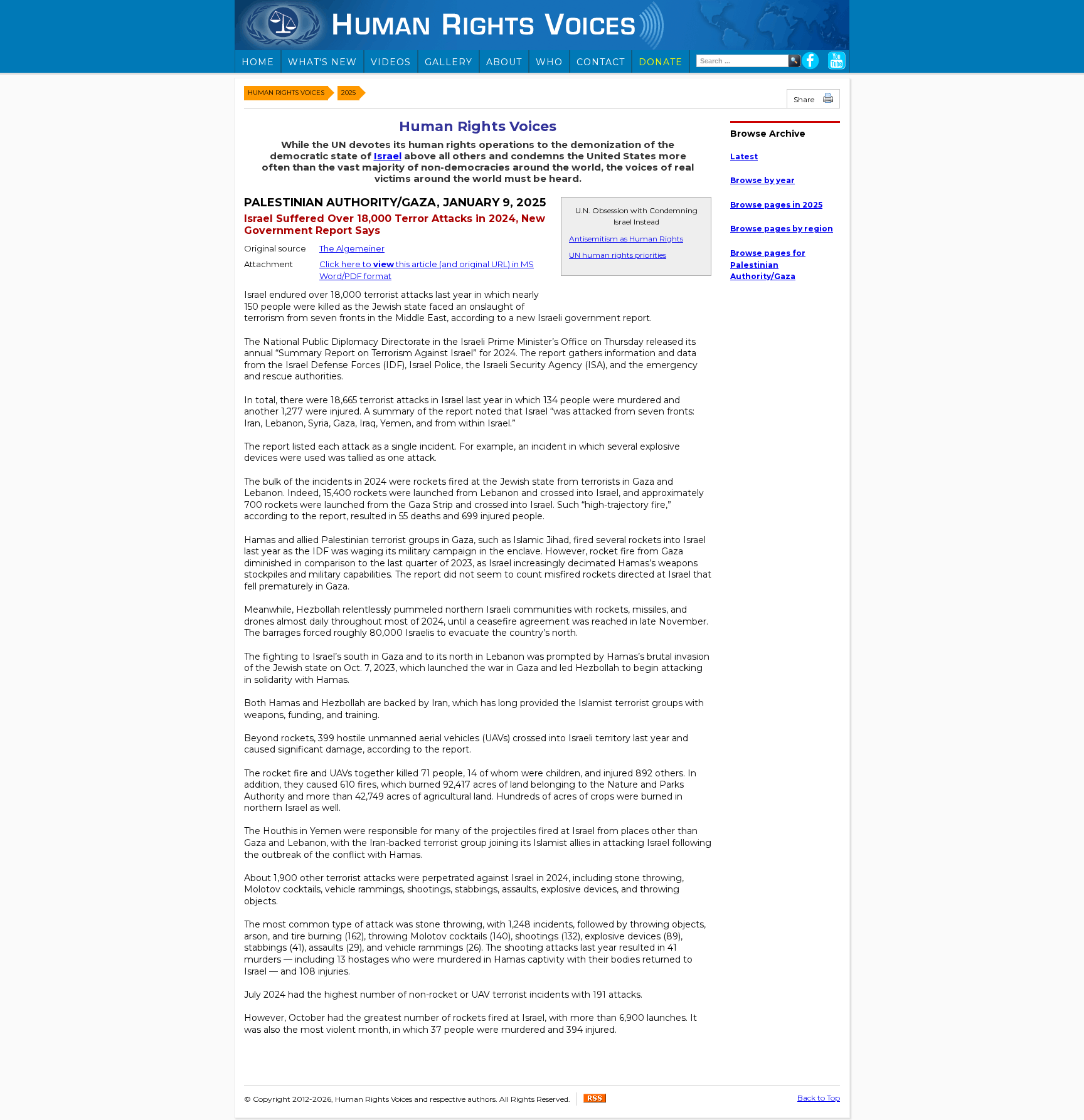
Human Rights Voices (286, 92)
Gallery (448, 62)
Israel (387, 156)
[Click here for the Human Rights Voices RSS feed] (594, 1099)
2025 (348, 92)
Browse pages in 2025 (776, 204)
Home (258, 62)
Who (549, 62)
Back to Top (818, 1097)
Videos (391, 62)
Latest (744, 156)
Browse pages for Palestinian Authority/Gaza (767, 264)
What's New (322, 62)
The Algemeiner (352, 248)
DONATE (661, 62)
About (504, 62)
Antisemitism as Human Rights (626, 238)
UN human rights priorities (617, 255)
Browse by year (762, 180)
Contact (601, 62)
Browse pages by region (781, 228)
